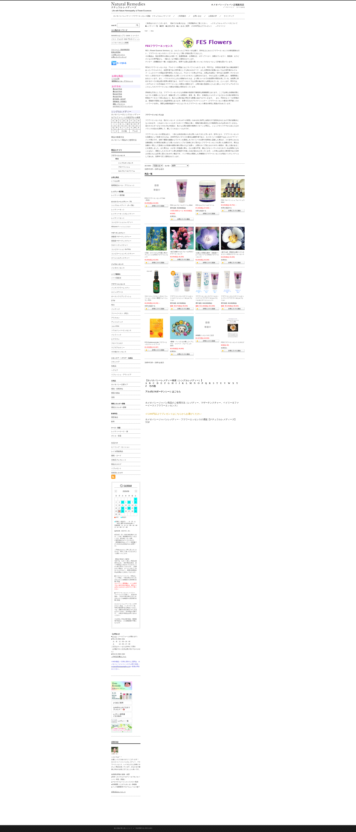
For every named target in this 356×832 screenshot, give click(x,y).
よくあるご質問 (183, 26)
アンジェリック (117, 322)
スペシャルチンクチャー (120, 258)
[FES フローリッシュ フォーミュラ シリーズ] (233, 188)
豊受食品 (114, 417)
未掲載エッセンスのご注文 (205, 335)
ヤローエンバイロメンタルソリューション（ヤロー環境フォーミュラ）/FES (156, 298)
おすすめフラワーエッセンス (123, 106)
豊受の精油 (115, 393)
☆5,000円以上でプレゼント (201, 26)
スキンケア (115, 362)
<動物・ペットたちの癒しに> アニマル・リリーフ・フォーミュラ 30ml (182, 343)
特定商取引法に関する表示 (144, 828)
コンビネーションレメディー (122, 222)
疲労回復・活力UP (119, 99)
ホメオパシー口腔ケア (119, 384)
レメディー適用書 (118, 195)
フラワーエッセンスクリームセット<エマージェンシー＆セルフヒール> (181, 298)
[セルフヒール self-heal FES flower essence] (182, 238)
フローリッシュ (124, 167)
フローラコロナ (117, 343)
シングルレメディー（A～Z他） (123, 205)
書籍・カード (116, 456)
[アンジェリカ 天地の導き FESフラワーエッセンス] (156, 238)
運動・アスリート (119, 104)
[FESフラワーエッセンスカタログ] (233, 328)
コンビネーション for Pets (121, 249)
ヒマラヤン (115, 339)
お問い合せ (197, 16)
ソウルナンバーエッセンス (121, 330)
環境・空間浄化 (117, 389)
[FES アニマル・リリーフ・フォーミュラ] (182, 327)
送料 (162, 26)
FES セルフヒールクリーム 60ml (181, 205)
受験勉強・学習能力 (120, 101)
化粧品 (113, 366)
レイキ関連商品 (117, 451)
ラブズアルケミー (118, 348)
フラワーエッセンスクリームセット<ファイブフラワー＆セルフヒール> (232, 298)
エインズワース (117, 292)
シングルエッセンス (125, 163)
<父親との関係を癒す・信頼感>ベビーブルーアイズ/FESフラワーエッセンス (207, 255)
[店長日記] (114, 753)
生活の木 (114, 443)
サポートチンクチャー (119, 245)
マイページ (228, 7)
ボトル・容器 (116, 436)
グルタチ (120, 39)
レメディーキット (118, 210)
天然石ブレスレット (118, 460)
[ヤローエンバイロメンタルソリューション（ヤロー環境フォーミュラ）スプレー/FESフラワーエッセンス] (156, 282)
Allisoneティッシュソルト (121, 227)
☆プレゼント (116, 468)
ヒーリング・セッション (120, 447)
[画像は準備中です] (156, 187)
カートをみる (241, 7)
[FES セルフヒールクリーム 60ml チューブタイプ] (182, 191)
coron (128, 36)
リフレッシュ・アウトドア (121, 375)
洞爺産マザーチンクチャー (121, 237)
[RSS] (113, 477)
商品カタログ (116, 464)
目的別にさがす (117, 473)
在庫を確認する (201, 211)
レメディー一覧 (152, 26)
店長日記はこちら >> (118, 792)
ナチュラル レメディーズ (123, 7)
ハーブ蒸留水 (116, 278)
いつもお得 (115, 78)
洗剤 (113, 397)
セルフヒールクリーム (126, 171)
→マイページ (220, 26)
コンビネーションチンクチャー (123, 254)
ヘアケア (114, 370)
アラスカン (115, 318)
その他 (152, 386)
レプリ (122, 36)
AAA (125, 39)
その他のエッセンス (118, 352)
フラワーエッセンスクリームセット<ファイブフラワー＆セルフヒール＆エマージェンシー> (207, 298)
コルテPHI (115, 326)
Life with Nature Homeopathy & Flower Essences (131, 11)
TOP (146, 31)
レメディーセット (118, 218)
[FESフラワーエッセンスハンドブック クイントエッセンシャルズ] (156, 328)
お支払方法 (170, 26)
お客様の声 (212, 16)
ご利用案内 (182, 16)
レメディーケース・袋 (119, 431)
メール (114, 636)
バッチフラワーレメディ (120, 288)
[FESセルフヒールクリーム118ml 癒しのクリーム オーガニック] (207, 191)
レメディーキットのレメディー (123, 214)
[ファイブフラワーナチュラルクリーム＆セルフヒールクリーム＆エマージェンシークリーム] (207, 282)
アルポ (135, 131)
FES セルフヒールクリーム (205, 205)
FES (117, 159)
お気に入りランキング (119, 57)
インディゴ (115, 309)
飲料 (113, 422)
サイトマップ (229, 16)
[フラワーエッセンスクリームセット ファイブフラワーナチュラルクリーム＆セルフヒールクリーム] (233, 282)
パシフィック (116, 335)
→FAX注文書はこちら (118, 656)
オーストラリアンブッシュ (121, 296)
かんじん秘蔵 (123, 43)
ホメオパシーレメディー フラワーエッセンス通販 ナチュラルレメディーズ (141, 16)
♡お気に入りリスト (118, 54)
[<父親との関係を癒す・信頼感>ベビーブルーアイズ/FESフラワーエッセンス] (207, 238)
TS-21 (130, 39)
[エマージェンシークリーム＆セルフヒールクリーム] (182, 282)
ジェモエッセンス (118, 268)
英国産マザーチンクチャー (121, 241)
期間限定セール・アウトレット (123, 185)
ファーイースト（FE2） (120, 313)
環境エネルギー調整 (118, 407)
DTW (113, 301)
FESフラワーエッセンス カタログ (232, 342)
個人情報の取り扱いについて (123, 828)
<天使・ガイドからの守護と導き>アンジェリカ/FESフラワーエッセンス (156, 255)
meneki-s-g (115, 36)
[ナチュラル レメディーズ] (128, 5)
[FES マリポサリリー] (233, 238)
